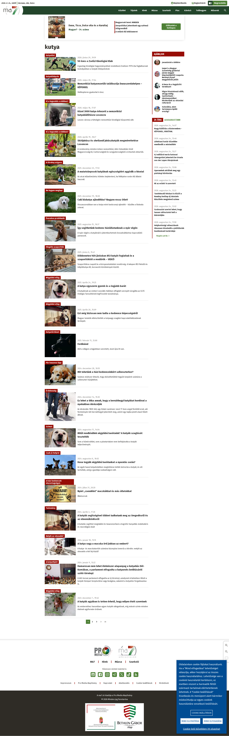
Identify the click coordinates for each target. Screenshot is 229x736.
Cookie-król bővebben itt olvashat (201, 728)
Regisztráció (200, 3)
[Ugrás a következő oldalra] (101, 622)
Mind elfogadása (212, 721)
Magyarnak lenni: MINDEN (127, 22)
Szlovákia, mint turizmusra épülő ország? (169, 109)
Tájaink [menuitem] (133, 10)
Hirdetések (164, 683)
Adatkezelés (124, 683)
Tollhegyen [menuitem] (201, 10)
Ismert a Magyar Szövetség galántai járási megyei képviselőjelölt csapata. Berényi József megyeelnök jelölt (173, 74)
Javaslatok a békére (171, 62)
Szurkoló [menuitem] (166, 10)
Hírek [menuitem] (144, 10)
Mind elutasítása (190, 721)
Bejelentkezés (180, 3)
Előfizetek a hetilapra (171, 26)
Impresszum (65, 683)
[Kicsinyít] (226, 652)
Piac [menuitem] (177, 10)
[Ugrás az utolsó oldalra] (105, 622)
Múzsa (118, 661)
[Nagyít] (226, 645)
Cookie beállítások (144, 683)
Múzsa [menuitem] (155, 10)
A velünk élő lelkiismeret (127, 32)
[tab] (157, 120)
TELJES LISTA (161, 236)
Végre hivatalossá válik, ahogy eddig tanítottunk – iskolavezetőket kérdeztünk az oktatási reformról (173, 97)
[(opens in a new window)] (93, 674)
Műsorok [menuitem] (215, 10)
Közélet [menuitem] (122, 10)
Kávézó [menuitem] (187, 10)
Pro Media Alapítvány (87, 683)
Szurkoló (134, 661)
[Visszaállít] (226, 658)
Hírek (105, 661)
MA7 (92, 661)
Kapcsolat (107, 683)
